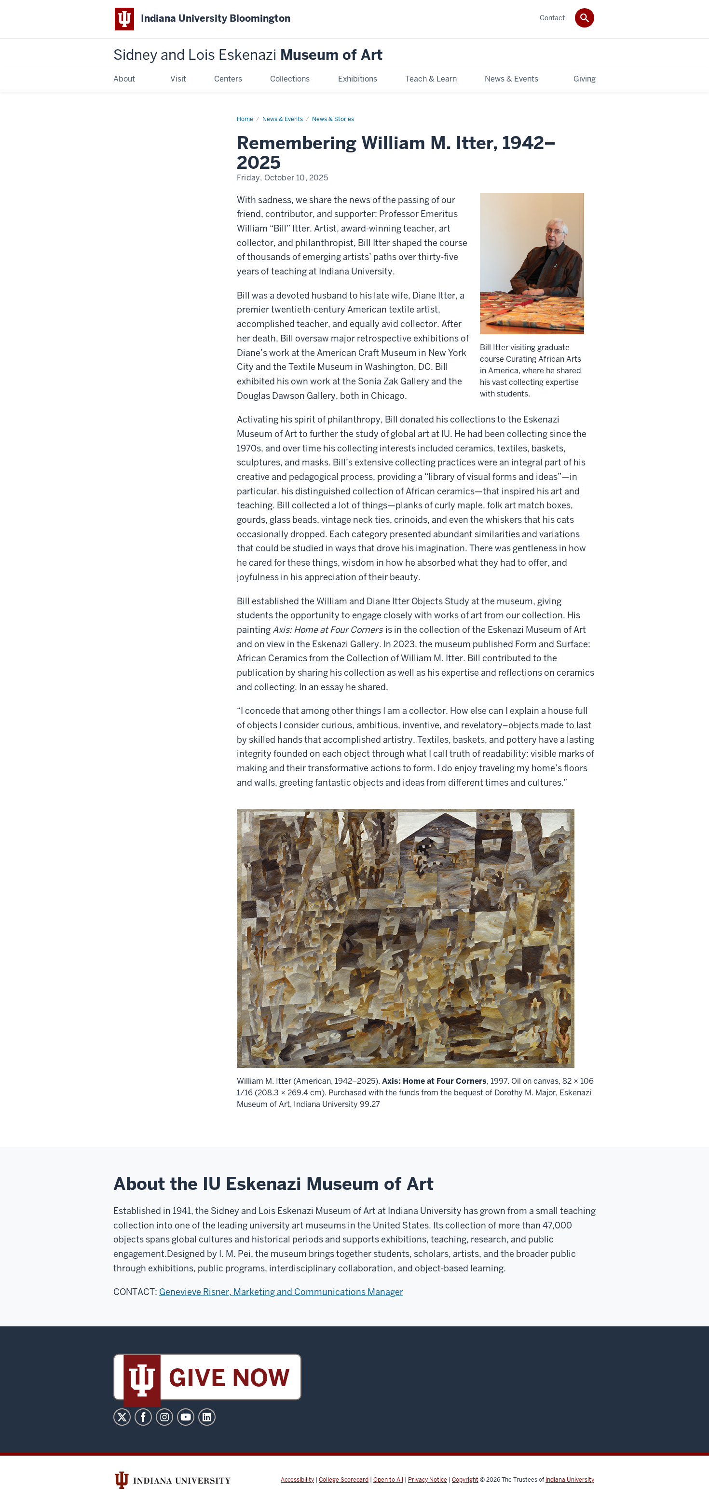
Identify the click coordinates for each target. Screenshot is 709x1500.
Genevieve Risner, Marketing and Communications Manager (281, 1291)
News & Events (282, 119)
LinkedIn (207, 1417)
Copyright (465, 1480)
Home (245, 119)
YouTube (185, 1417)
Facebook (143, 1417)
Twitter (122, 1417)
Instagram (164, 1417)
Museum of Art (247, 55)
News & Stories (333, 119)
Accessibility (297, 1480)
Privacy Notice (427, 1480)
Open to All (388, 1480)
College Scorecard (343, 1480)
